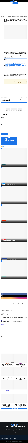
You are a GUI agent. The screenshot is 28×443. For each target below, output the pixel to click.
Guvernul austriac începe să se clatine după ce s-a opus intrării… (7, 378)
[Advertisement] (14, 10)
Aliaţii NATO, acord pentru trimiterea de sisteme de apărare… (20, 378)
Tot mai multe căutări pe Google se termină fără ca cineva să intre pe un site (12, 303)
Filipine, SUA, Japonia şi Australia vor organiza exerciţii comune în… (20, 405)
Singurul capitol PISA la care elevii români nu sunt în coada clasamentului (12, 306)
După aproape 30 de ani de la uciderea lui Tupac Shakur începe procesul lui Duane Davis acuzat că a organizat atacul (14, 318)
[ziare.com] (26, 18)
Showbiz (2, 331)
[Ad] (14, 286)
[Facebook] (8, 3)
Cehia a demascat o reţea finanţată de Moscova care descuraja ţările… (20, 365)
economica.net (21, 363)
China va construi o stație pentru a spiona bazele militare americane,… (7, 405)
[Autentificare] (19, 3)
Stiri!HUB (5, 23)
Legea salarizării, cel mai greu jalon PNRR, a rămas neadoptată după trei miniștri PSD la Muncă (13, 336)
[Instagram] (9, 3)
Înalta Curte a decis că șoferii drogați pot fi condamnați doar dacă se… (7, 365)
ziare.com (7, 363)
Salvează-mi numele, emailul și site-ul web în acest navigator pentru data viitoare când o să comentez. (14, 131)
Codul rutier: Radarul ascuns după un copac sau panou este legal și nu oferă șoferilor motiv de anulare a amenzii (13, 314)
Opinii (1, 320)
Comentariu (2, 117)
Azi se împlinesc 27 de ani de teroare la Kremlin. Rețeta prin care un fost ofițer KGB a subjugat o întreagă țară (13, 321)
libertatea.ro (3, 309)
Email (2, 127)
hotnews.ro (2, 324)
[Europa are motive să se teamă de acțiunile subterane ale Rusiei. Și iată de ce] (20, 384)
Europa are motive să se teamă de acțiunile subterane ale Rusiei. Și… (20, 392)
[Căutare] (26, 1)
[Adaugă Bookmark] (2, 32)
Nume (2, 124)
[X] (10, 3)
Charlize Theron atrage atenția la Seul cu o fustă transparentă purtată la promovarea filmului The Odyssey (13, 325)
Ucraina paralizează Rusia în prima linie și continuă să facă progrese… (7, 392)
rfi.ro (21, 390)
